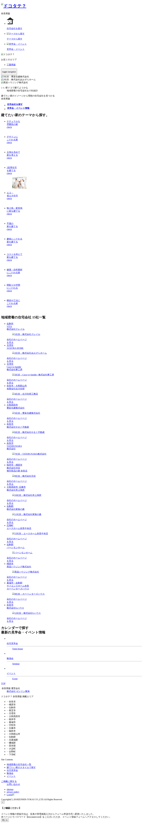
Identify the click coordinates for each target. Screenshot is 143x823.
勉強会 (10, 773)
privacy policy (13, 792)
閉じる (5, 820)
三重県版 (11, 65)
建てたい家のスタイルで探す (21, 767)
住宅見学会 (12, 770)
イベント (11, 776)
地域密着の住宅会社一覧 (19, 764)
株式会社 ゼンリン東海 (18, 691)
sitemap (10, 789)
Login (9, 794)
